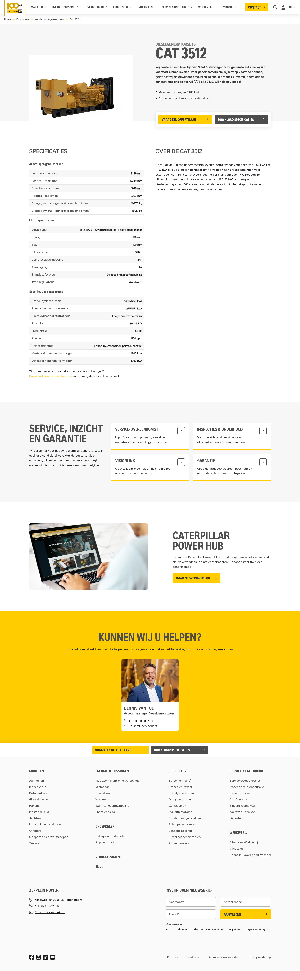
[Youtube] (52, 957)
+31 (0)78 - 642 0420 (48, 906)
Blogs (99, 866)
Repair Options (240, 793)
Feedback (192, 957)
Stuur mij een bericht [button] (143, 726)
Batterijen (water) (181, 787)
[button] (256, 7)
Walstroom (102, 799)
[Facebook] (31, 957)
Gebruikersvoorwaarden (223, 957)
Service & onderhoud (175, 7)
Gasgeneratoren (180, 799)
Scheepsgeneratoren (183, 824)
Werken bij (205, 7)
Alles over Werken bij (244, 842)
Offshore (35, 830)
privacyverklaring (187, 929)
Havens (34, 805)
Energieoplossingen (65, 7)
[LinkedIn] (45, 957)
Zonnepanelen (179, 843)
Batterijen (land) (180, 780)
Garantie (236, 818)
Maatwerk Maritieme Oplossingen (118, 780)
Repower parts (105, 842)
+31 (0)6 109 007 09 (141, 721)
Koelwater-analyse (242, 812)
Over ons (227, 7)
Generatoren (177, 805)
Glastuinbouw (38, 799)
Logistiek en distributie (45, 824)
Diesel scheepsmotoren (185, 837)
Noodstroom (103, 793)
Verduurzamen (97, 7)
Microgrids (102, 787)
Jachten (35, 818)
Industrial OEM (39, 812)
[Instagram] (38, 957)
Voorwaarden (175, 924)
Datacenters (38, 793)
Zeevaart (35, 843)
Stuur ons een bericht (50, 912)
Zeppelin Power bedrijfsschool (250, 855)
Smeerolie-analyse (242, 805)
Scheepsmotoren (180, 830)
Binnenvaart (37, 787)
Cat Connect (238, 799)
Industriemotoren (180, 812)
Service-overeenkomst (245, 780)
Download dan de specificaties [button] (50, 376)
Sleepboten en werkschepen (48, 837)
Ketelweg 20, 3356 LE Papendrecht (58, 899)
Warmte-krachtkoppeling (112, 805)
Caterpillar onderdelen (110, 836)
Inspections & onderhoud (247, 787)
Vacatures (236, 848)
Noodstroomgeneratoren (49, 19)
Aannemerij (37, 780)
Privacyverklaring (259, 957)
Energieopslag (105, 812)
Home (7, 19)
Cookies (172, 957)
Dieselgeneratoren (181, 793)
